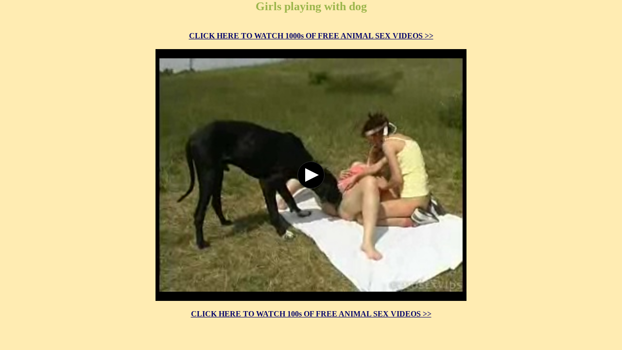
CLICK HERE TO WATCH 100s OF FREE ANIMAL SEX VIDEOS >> (311, 314)
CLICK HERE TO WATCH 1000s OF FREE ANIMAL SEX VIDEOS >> (311, 36)
